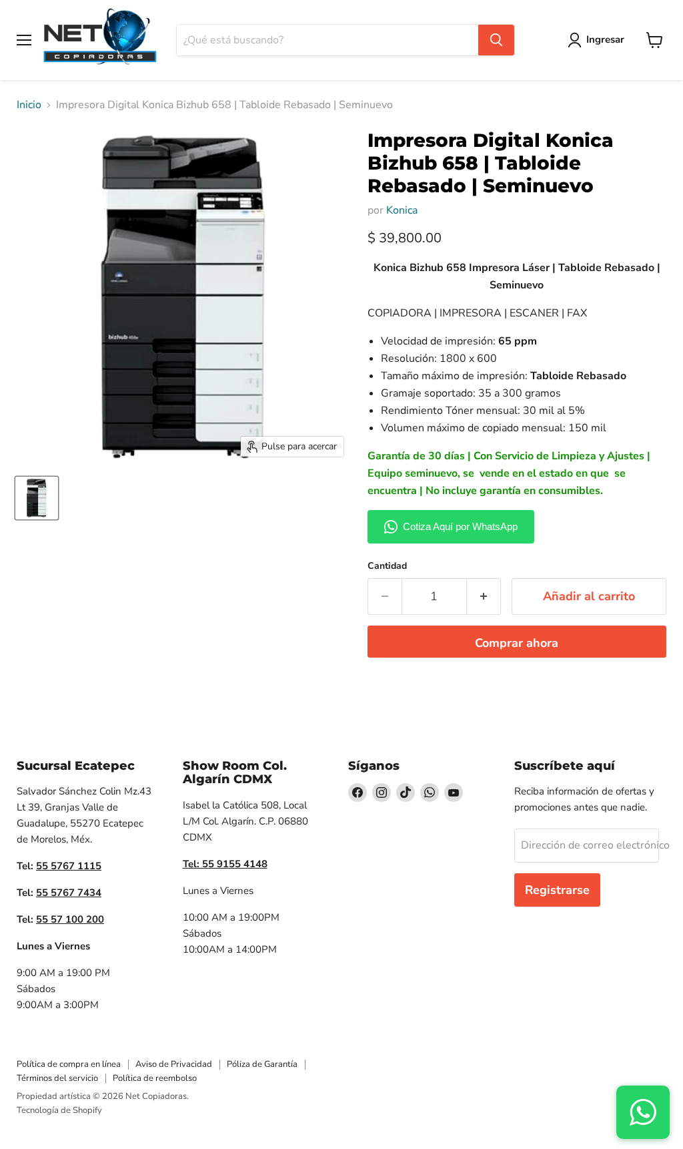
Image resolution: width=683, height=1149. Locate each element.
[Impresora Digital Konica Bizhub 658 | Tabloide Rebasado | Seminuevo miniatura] (36, 498)
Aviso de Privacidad (173, 1064)
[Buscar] (496, 40)
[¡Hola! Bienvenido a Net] (643, 1112)
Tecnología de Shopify (59, 1110)
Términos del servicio (57, 1078)
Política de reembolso (155, 1078)
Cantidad (387, 566)
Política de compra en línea (69, 1064)
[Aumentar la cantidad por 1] (484, 596)
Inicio (29, 105)
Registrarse (557, 890)
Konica (402, 210)
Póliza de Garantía (262, 1064)
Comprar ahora (516, 643)
